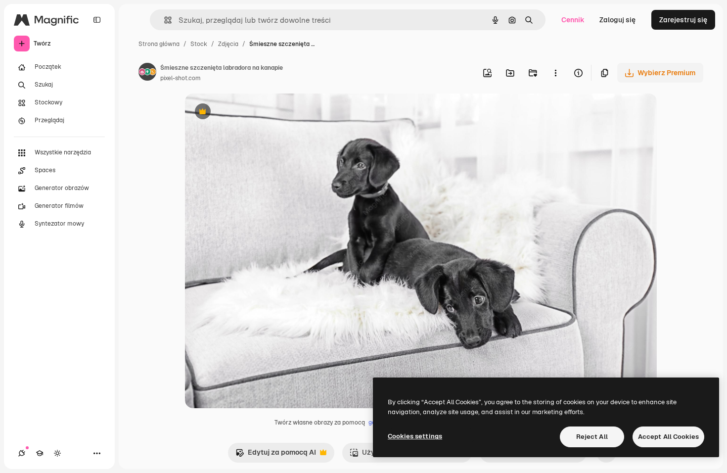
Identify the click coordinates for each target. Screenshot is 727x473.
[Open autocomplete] (164, 20)
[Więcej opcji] (555, 73)
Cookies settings (415, 436)
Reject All (592, 436)
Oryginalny (253, 112)
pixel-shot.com (180, 78)
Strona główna (159, 44)
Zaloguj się (617, 19)
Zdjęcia (228, 44)
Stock (198, 44)
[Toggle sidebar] (97, 20)
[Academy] (39, 453)
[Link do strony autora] (147, 73)
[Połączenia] (22, 453)
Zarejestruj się (683, 19)
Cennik (573, 19)
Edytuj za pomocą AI (275, 455)
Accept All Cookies (668, 436)
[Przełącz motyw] (57, 453)
